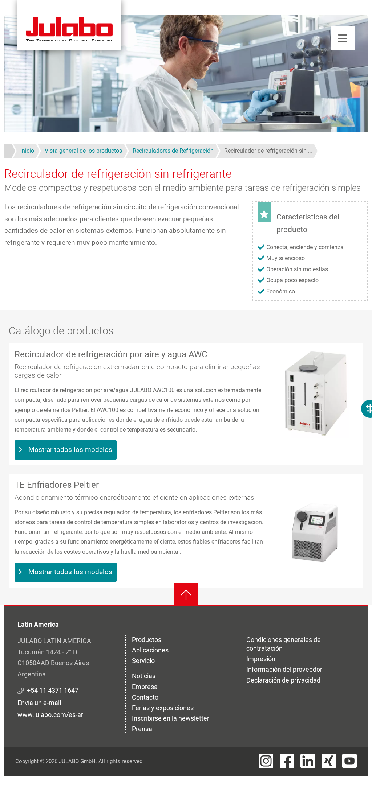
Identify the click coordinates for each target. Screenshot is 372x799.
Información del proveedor (284, 669)
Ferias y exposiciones (163, 708)
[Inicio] (69, 25)
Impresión (260, 659)
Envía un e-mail (39, 703)
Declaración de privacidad (283, 680)
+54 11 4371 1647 (52, 690)
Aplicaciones (150, 650)
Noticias (143, 676)
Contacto (145, 697)
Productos (146, 639)
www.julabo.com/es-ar (50, 714)
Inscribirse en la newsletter (170, 718)
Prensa (142, 729)
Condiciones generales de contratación (283, 644)
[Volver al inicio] (186, 594)
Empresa (145, 687)
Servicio (143, 660)
